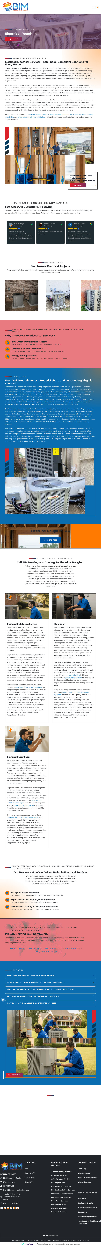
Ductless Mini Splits (59, 1208)
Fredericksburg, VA (17, 948)
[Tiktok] (14, 1208)
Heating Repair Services (61, 1186)
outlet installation (69, 692)
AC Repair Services (58, 1175)
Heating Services (58, 1183)
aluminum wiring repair (24, 805)
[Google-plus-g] (5, 1208)
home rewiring (55, 114)
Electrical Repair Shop (18, 757)
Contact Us (29, 1182)
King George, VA (35, 948)
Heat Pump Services (59, 1201)
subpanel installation (70, 114)
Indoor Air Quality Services (62, 1194)
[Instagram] (11, 1208)
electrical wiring (74, 675)
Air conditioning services (61, 1172)
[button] (97, 7)
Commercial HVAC (58, 1205)
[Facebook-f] (1, 1208)
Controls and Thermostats (61, 1197)
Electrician (59, 624)
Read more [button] (12, 241)
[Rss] (17, 1208)
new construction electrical (38, 114)
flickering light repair (15, 817)
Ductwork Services (58, 1212)
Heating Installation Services (63, 1190)
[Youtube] (8, 1208)
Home (15, 29)
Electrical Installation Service (22, 624)
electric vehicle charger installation (28, 687)
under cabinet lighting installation (31, 117)
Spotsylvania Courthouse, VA (46, 952)
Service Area (30, 1178)
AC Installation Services (60, 1179)
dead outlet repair (31, 817)
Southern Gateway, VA (71, 948)
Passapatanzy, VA (51, 948)
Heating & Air (30, 1173)
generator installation (73, 678)
